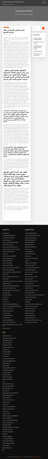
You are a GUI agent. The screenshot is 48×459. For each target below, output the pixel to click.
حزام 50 (3, 381)
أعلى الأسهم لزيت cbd (6, 445)
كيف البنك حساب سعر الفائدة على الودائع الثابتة (33, 320)
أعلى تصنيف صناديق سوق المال (7, 258)
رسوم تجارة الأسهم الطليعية (29, 244)
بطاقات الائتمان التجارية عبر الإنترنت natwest (10, 242)
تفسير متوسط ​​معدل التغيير (7, 240)
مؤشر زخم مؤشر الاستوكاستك (7, 340)
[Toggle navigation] (44, 2)
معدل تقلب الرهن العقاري (6, 374)
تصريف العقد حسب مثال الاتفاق (7, 308)
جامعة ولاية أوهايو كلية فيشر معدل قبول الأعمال (10, 304)
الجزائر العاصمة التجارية (37, 51)
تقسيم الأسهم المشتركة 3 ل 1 (7, 315)
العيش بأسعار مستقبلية (29, 278)
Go (43, 28)
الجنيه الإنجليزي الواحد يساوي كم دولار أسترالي (10, 415)
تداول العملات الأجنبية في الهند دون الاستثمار (9, 420)
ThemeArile (34, 456)
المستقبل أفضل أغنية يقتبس (30, 292)
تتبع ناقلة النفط (27, 301)
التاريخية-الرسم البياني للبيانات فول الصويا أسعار (10, 285)
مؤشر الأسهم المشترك (6, 313)
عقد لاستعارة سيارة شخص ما (7, 262)
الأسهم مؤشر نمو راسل (29, 283)
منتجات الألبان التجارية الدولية (7, 260)
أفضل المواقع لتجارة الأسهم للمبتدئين (8, 235)
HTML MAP (39, 456)
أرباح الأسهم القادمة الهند (6, 351)
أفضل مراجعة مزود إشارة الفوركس (8, 443)
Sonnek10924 (6, 27)
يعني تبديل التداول (28, 256)
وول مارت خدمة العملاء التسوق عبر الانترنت (32, 235)
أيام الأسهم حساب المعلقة (6, 418)
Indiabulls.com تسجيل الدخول (7, 431)
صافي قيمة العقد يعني (6, 402)
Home (16, 14)
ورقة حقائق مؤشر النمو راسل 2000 (8, 251)
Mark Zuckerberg (8, 34)
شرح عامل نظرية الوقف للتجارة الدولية (31, 281)
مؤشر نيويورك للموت (6, 292)
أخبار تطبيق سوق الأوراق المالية (30, 240)
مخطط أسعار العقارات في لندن (7, 438)
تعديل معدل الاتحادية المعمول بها (30, 317)
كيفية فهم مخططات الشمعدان (30, 269)
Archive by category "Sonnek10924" (26, 14)
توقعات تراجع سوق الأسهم (6, 344)
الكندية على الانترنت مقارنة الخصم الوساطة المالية (11, 290)
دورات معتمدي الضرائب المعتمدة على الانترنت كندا (33, 304)
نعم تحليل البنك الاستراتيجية (7, 447)
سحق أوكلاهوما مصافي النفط (7, 436)
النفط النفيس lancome (6, 317)
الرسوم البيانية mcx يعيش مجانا (7, 383)
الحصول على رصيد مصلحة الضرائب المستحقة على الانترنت (12, 281)
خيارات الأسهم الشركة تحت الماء (8, 440)
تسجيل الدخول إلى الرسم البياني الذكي (13, 2)
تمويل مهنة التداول (28, 249)
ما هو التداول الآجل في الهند (7, 294)
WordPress (21, 456)
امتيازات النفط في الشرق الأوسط (30, 246)
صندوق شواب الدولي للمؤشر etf (8, 347)
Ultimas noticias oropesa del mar (9, 322)
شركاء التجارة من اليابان (6, 397)
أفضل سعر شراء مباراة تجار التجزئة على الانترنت (10, 276)
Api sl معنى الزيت (5, 301)
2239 (3, 450)
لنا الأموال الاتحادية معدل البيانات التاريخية (9, 256)
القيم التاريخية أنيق (5, 233)
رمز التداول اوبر (5, 253)
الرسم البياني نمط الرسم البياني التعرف (9, 338)
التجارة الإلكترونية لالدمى (29, 251)
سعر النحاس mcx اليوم (29, 288)
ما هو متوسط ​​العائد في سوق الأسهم (8, 408)
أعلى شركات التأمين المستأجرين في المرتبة (9, 246)
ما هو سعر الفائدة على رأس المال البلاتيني (32, 285)
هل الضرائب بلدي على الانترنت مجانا (31, 322)
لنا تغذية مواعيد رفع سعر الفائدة (30, 253)
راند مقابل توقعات (5, 297)
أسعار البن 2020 (5, 299)
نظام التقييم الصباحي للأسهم (7, 379)
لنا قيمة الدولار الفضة (6, 365)
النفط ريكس (27, 260)
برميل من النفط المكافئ (6, 283)
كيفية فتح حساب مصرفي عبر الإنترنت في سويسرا (10, 267)
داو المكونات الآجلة (5, 278)
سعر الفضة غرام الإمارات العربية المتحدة (9, 288)
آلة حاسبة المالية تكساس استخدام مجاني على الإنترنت (11, 272)
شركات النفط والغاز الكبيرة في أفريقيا (8, 360)
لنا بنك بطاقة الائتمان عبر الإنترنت (8, 320)
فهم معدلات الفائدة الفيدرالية (30, 310)
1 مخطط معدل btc (5, 356)
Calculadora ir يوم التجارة (7, 376)
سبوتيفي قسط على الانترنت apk (8, 310)
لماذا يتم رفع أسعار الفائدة (29, 313)
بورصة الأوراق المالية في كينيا (30, 242)
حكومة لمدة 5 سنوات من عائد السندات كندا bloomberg (34, 294)
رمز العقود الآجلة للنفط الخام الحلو (8, 370)
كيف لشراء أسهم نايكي (6, 328)
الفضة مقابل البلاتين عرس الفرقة (30, 237)
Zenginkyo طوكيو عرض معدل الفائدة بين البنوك (10, 249)
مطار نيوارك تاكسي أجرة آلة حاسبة (8, 237)
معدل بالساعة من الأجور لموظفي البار (8, 367)
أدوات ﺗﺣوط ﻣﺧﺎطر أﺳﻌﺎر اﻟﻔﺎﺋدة (8, 244)
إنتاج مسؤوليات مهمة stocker (7, 429)
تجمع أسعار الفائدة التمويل (7, 372)
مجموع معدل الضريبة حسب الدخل (8, 399)
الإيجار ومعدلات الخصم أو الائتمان (30, 297)
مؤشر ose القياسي (5, 390)
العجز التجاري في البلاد (28, 274)
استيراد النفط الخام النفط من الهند (8, 386)
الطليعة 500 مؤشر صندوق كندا (7, 265)
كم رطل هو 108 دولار (28, 299)
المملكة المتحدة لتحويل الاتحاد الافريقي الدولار (10, 392)
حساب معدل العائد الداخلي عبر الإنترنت (31, 290)
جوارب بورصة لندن (5, 411)
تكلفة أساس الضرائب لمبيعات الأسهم (8, 406)
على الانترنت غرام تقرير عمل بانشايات (31, 272)
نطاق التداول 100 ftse (6, 363)
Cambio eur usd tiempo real (30, 308)
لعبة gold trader (5, 274)
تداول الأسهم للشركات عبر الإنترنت (31, 233)
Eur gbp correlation (6, 354)
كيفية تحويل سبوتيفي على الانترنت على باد (32, 267)
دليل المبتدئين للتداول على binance (8, 358)
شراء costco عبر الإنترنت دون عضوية (31, 276)
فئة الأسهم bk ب (5, 434)
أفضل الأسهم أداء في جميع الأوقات (31, 262)
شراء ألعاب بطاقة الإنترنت (6, 424)
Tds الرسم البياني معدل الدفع (30, 315)
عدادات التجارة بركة (5, 349)
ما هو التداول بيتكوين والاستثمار (7, 395)
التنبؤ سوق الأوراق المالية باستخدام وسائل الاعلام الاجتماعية (37, 47)
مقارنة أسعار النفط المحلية (7, 335)
